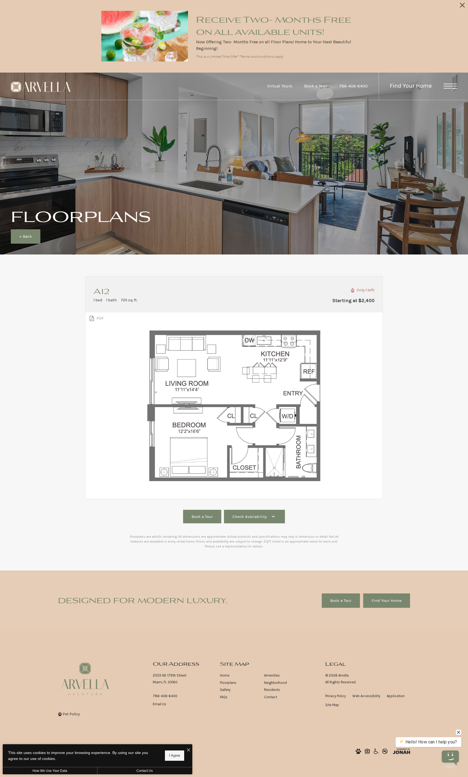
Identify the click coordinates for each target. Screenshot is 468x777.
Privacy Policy (335, 696)
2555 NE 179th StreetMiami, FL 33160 (169, 678)
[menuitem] (237, 675)
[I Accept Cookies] (188, 750)
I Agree (174, 755)
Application (396, 696)
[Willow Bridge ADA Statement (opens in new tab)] (376, 751)
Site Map (332, 705)
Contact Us (144, 771)
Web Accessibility (366, 696)
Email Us (159, 704)
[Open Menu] (450, 86)
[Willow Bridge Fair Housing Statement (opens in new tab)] (367, 751)
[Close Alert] (462, 6)
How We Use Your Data (49, 771)
